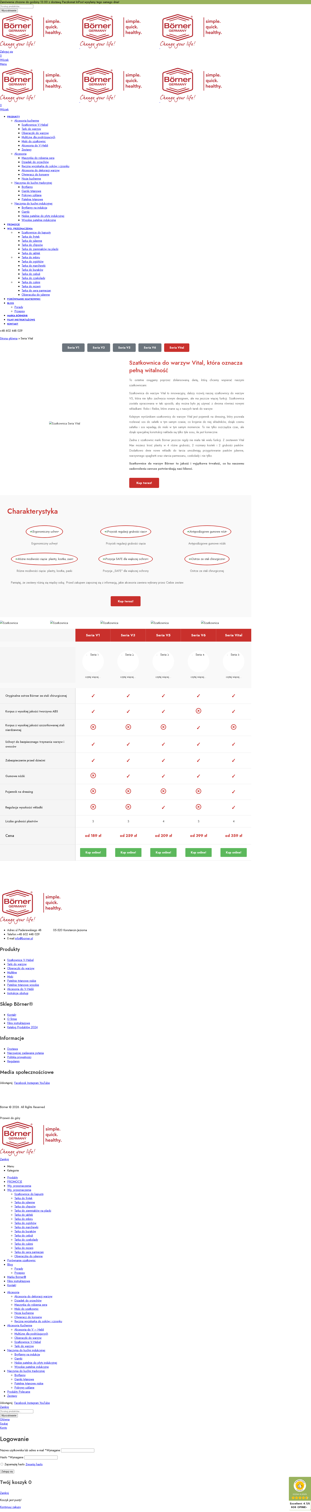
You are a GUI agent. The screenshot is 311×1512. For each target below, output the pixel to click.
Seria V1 (73, 348)
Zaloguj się (7, 1471)
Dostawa (12, 1049)
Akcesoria (20, 154)
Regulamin (13, 1061)
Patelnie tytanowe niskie (21, 981)
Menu (3, 64)
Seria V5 (124, 348)
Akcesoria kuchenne (26, 121)
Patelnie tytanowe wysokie (23, 985)
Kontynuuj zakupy (10, 1507)
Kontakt (11, 1015)
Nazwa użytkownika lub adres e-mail (30, 1450)
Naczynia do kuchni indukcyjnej (33, 203)
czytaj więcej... (93, 677)
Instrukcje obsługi (17, 993)
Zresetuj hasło (34, 1464)
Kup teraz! (144, 483)
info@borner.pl (24, 938)
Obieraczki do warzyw (20, 968)
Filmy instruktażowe (18, 1023)
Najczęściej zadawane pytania (25, 1053)
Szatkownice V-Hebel (20, 960)
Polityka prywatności (19, 1057)
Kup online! (93, 852)
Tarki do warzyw (17, 964)
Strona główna (8, 338)
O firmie (12, 1019)
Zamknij (4, 1159)
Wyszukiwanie (8, 10)
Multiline (12, 972)
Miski (10, 977)
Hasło (11, 1457)
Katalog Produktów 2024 (22, 1027)
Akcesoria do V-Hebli (20, 989)
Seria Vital (177, 348)
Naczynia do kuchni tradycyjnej (33, 183)
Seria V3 (99, 348)
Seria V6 (150, 348)
